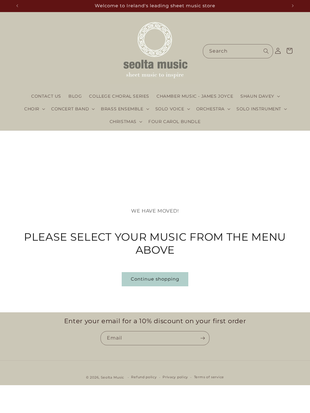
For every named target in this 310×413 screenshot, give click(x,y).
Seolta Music (112, 377)
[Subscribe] (202, 338)
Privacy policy (175, 377)
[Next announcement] (292, 5)
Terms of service (209, 377)
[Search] (266, 51)
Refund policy (144, 377)
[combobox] (238, 51)
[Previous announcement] (17, 5)
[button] (259, 96)
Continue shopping (155, 279)
